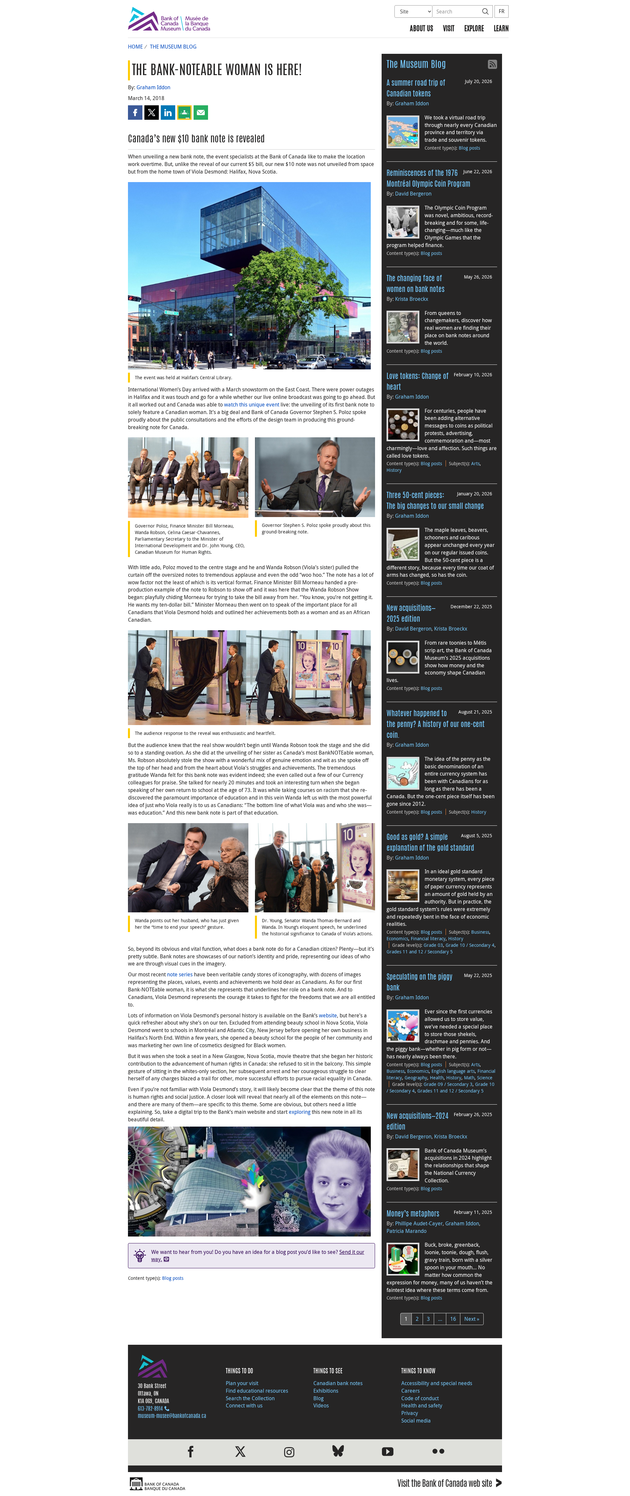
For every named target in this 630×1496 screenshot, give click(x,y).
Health (437, 1077)
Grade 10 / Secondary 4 (470, 945)
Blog (318, 1398)
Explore (474, 29)
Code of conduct (420, 1398)
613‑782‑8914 (150, 1409)
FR (501, 11)
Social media (416, 1420)
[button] (135, 112)
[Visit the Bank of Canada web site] (220, 1484)
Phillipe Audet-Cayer (419, 1223)
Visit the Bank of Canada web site (449, 1485)
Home (135, 46)
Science (485, 1077)
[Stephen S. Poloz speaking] (315, 476)
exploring (299, 1111)
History (394, 470)
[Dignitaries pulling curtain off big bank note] (249, 677)
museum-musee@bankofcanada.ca (172, 1416)
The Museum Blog (173, 46)
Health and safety (421, 1405)
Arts (475, 463)
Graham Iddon (153, 87)
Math (469, 1077)
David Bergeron (413, 193)
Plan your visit (242, 1383)
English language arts (453, 1071)
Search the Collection (250, 1398)
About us (421, 29)
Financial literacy (428, 938)
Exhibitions (325, 1390)
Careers (410, 1390)
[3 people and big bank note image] (315, 867)
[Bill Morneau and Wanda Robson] (188, 867)
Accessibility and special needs (436, 1383)
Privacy (409, 1413)
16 (453, 1318)
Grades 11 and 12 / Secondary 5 (420, 951)
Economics (397, 938)
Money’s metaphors (413, 1214)
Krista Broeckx (411, 298)
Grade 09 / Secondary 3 (448, 1084)
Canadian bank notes (338, 1383)
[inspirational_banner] (249, 1180)
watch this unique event (251, 404)
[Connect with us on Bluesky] (338, 1452)
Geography (416, 1077)
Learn (501, 29)
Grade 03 (433, 945)
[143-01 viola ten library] (249, 275)
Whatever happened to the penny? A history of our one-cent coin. (436, 724)
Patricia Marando (407, 1231)
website (328, 1015)
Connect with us (244, 1405)
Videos (321, 1405)
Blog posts (172, 1278)
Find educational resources (257, 1390)
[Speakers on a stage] (188, 477)
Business (480, 932)
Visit (448, 29)
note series (180, 974)
